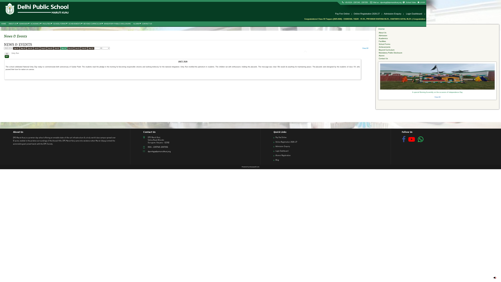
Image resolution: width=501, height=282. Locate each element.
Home (3, 24)
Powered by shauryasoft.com (250, 167)
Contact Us (147, 24)
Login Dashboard (414, 14)
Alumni (136, 24)
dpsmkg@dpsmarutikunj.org (390, 2)
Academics (35, 24)
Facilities (47, 24)
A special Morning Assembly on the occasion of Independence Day (437, 92)
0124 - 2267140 (154, 147)
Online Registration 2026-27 (367, 14)
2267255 (364, 2)
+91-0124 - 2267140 (352, 2)
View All (365, 48)
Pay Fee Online (342, 14)
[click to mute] (495, 278)
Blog (277, 160)
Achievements (74, 24)
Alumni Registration (283, 155)
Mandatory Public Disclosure (117, 24)
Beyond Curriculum (92, 24)
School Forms (59, 24)
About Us (13, 24)
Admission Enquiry (392, 14)
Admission (23, 24)
